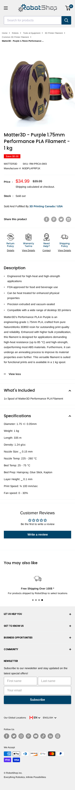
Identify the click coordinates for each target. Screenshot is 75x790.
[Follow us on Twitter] (14, 736)
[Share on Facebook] (46, 219)
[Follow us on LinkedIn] (50, 736)
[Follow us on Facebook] (6, 736)
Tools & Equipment (31, 33)
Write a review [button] (38, 534)
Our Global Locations (15, 717)
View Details (28, 250)
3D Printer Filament (54, 33)
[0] (68, 8)
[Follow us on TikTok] (43, 736)
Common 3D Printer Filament (15, 37)
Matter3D (10, 163)
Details (10, 250)
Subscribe (37, 699)
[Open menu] (6, 8)
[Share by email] (68, 219)
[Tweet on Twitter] (61, 219)
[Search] (66, 20)
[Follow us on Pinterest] (28, 736)
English (48, 717)
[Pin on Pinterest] (54, 219)
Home (5, 33)
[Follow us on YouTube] (35, 736)
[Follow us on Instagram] (21, 736)
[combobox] (33, 20)
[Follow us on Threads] (57, 736)
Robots (15, 33)
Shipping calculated (27, 186)
